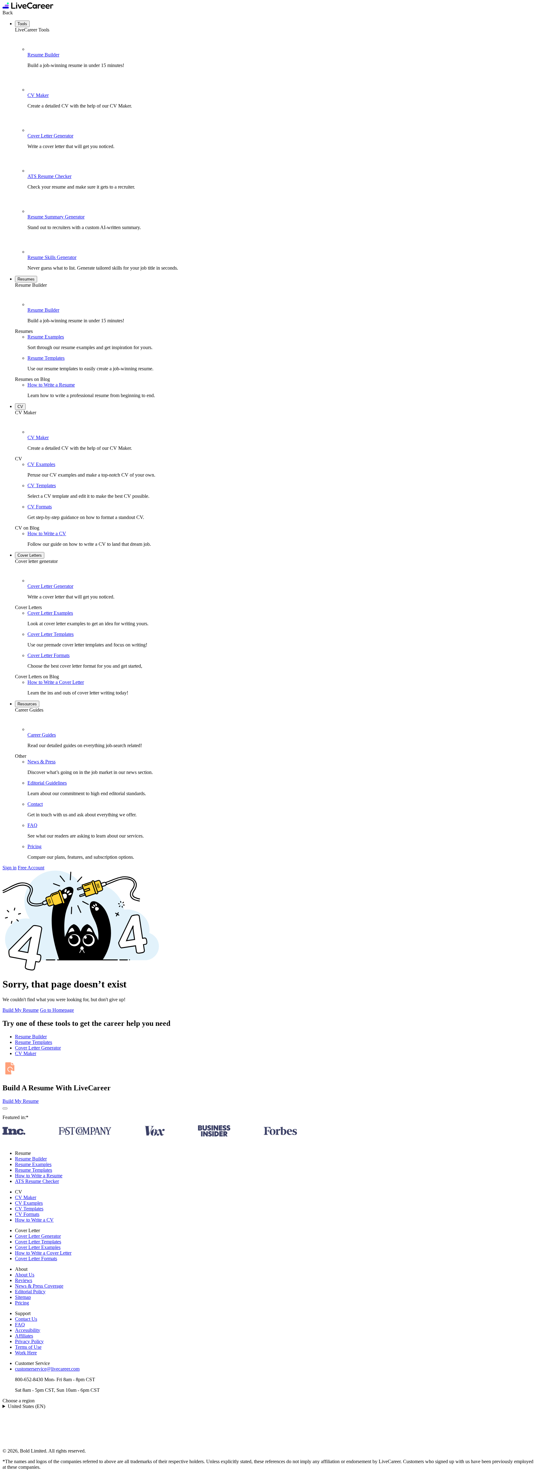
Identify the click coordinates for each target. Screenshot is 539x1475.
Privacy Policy (29, 1341)
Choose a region (18, 1400)
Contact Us (26, 1319)
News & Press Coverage (39, 1286)
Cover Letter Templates (50, 634)
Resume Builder (43, 54)
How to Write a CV (46, 533)
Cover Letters (29, 555)
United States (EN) (26, 1406)
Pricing (34, 846)
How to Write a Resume (51, 384)
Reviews (23, 1280)
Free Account (31, 867)
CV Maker (38, 95)
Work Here (26, 1352)
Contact (35, 804)
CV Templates (41, 485)
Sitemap (23, 1297)
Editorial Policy (30, 1291)
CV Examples (41, 464)
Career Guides (41, 735)
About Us (24, 1274)
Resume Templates (46, 358)
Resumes (26, 279)
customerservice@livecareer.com (47, 1369)
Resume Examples (45, 336)
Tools (22, 24)
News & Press (41, 761)
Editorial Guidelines (47, 783)
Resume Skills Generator (51, 257)
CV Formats (39, 506)
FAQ (32, 825)
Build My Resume (20, 1010)
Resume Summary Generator (56, 216)
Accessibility (27, 1330)
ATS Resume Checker (49, 176)
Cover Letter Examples (50, 613)
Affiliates (24, 1335)
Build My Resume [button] (20, 1101)
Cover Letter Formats (48, 655)
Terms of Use (28, 1347)
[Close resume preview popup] (4, 1108)
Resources (27, 704)
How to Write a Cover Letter (55, 682)
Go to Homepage (57, 1010)
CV (20, 406)
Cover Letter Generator (50, 135)
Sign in (9, 867)
